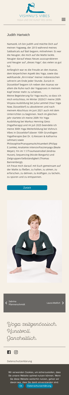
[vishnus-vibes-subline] (34, 20)
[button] (63, 19)
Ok (20, 385)
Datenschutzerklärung (19, 361)
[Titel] (34, 8)
